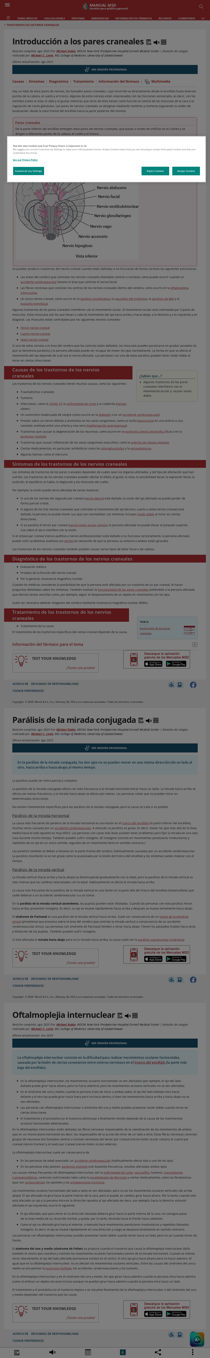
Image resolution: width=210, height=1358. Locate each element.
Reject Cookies (155, 170)
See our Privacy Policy (25, 159)
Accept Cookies (186, 170)
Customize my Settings (28, 170)
